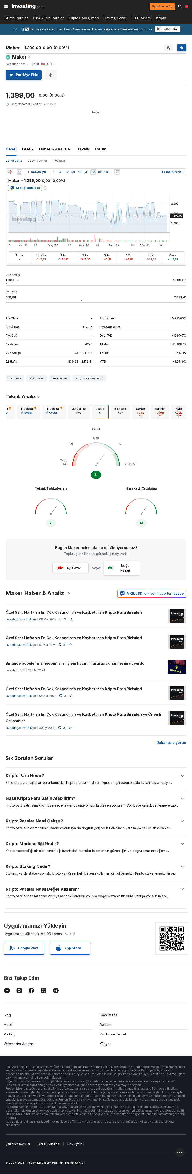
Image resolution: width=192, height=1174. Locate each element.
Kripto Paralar (16, 18)
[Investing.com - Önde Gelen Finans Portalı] (27, 6)
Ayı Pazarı (74, 568)
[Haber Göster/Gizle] (117, 172)
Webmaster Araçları (19, 1044)
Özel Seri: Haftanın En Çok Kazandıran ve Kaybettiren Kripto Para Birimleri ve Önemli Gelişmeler (83, 717)
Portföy (9, 1034)
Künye (105, 1044)
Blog (7, 1015)
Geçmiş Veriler (37, 160)
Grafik (27, 149)
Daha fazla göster (171, 743)
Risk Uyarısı (75, 1144)
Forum (100, 149)
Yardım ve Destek (113, 1034)
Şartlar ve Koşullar (18, 1144)
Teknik (83, 149)
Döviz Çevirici (115, 18)
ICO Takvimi (141, 18)
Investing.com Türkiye (21, 619)
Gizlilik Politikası (49, 1144)
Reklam (105, 1025)
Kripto (161, 18)
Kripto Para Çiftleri (83, 18)
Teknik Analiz (21, 396)
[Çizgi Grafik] (19, 172)
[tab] (28, 412)
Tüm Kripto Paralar (48, 18)
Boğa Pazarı (125, 568)
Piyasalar (59, 160)
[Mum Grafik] (10, 172)
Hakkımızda (109, 1015)
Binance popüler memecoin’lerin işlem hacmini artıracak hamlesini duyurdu (75, 663)
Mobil (8, 1025)
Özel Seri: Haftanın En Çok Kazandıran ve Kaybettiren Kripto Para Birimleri (74, 612)
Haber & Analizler (55, 149)
